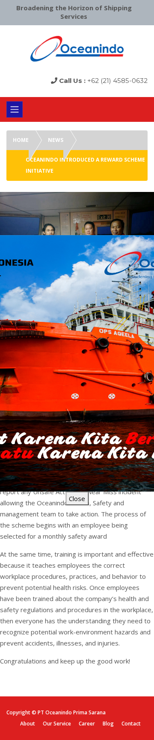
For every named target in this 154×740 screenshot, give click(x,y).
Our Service (57, 723)
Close (77, 498)
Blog (108, 723)
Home (21, 140)
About (27, 723)
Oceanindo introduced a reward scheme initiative (85, 165)
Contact (131, 723)
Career (87, 723)
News (55, 140)
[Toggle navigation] (14, 109)
